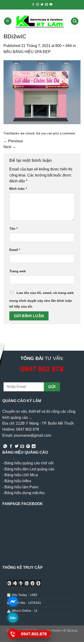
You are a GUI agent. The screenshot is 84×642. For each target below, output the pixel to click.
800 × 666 (63, 46)
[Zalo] (13, 617)
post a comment (64, 133)
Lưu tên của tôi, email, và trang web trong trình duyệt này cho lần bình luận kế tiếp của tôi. (41, 300)
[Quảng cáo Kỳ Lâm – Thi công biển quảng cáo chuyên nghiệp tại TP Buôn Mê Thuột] (40, 21)
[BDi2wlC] (42, 92)
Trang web (17, 271)
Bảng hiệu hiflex (17, 481)
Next (10, 147)
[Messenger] (13, 601)
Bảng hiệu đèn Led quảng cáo (29, 469)
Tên (13, 228)
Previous (13, 141)
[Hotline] (13, 634)
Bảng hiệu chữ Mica (21, 475)
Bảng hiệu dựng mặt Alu (24, 493)
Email (14, 250)
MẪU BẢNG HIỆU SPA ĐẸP (27, 52)
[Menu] (7, 21)
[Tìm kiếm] (74, 21)
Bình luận (18, 188)
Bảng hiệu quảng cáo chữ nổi (28, 463)
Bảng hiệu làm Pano (21, 487)
